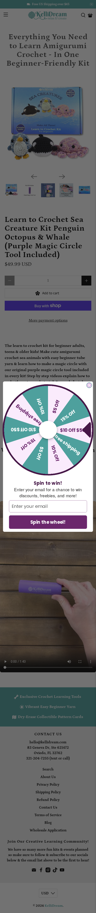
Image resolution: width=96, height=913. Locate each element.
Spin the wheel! (48, 522)
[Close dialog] (89, 385)
